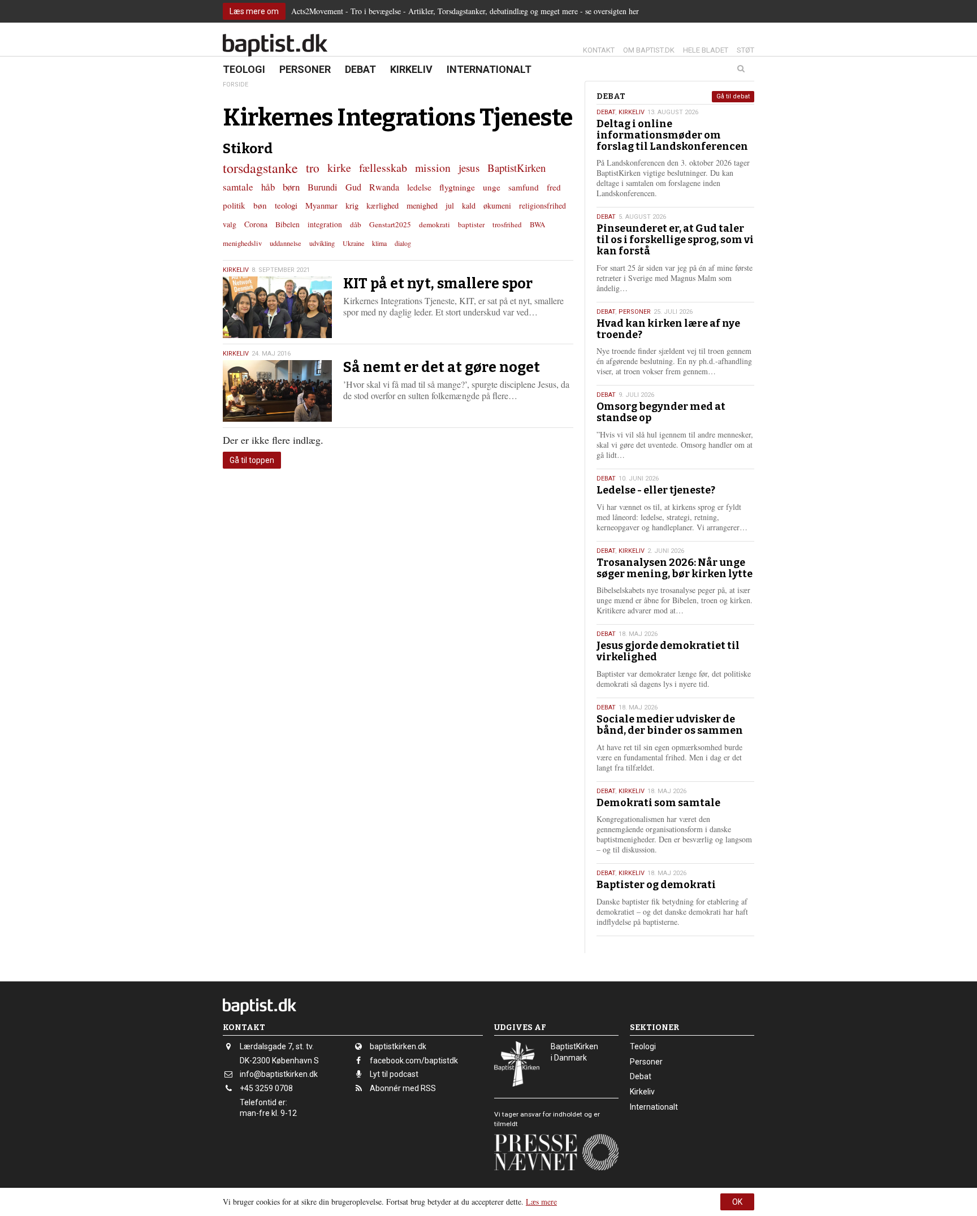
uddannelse (285, 243)
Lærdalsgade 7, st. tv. (277, 1046)
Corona (255, 224)
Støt (745, 50)
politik (234, 205)
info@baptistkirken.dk (279, 1074)
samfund (523, 187)
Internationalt (489, 69)
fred (554, 187)
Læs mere (541, 1201)
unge (491, 187)
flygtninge (457, 187)
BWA (537, 224)
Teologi (244, 69)
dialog (403, 243)
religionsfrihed (542, 205)
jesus (469, 168)
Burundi (323, 187)
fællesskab (383, 167)
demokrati (434, 224)
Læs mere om (254, 11)
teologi (286, 205)
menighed (422, 205)
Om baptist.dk (649, 50)
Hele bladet (705, 50)
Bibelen (287, 224)
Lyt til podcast (394, 1074)
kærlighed (382, 205)
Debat (360, 69)
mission (433, 167)
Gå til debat (733, 96)
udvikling (322, 243)
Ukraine (353, 243)
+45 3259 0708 (266, 1088)
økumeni (497, 205)
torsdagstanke (260, 168)
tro (312, 167)
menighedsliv (242, 243)
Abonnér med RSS (403, 1088)
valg (229, 224)
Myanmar (321, 205)
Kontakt (599, 50)
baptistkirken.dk (398, 1046)
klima (379, 243)
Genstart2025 (390, 224)
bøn (260, 205)
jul (450, 205)
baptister (471, 224)
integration (325, 224)
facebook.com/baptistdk (414, 1060)
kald (468, 205)
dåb (355, 224)
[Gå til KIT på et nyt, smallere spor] (277, 307)
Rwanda (384, 187)
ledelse (419, 187)
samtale (238, 186)
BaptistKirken (516, 168)
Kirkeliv (411, 69)
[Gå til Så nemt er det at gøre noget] (277, 391)
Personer (305, 69)
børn (291, 186)
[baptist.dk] (275, 45)
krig (351, 205)
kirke (339, 167)
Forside (235, 84)
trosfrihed (507, 224)
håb (268, 186)
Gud (353, 187)
